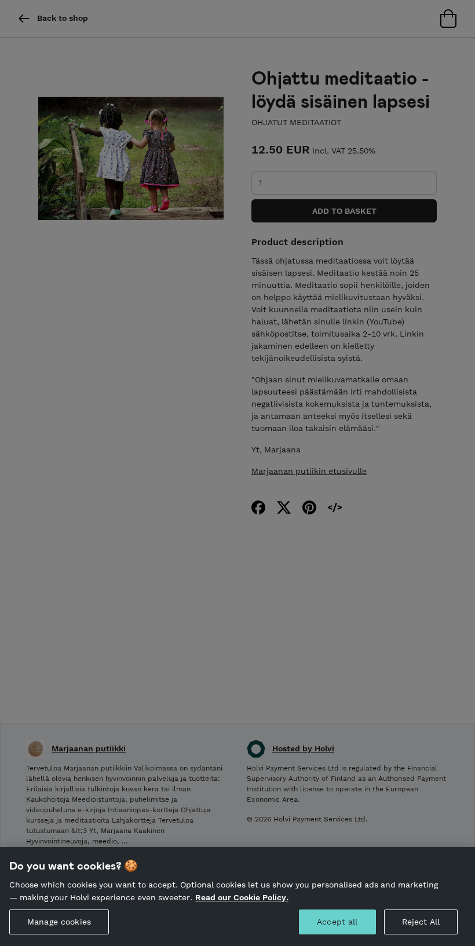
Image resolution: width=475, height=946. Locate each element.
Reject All (421, 921)
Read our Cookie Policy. (241, 897)
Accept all (337, 921)
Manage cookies (59, 921)
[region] (237, 896)
